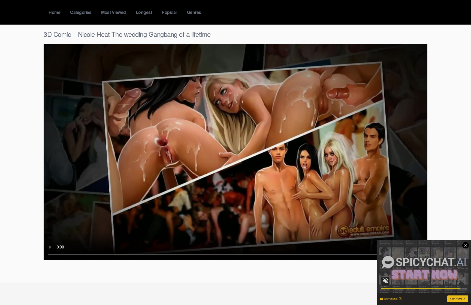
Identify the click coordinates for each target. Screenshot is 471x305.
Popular (169, 12)
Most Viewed (113, 12)
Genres (194, 12)
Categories (80, 12)
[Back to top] (456, 287)
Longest (144, 12)
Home (54, 12)
